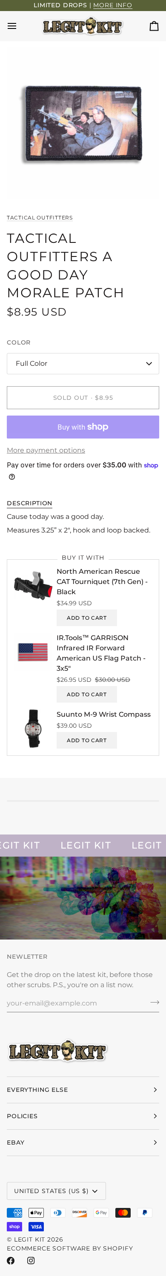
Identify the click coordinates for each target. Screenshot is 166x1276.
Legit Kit (30, 1239)
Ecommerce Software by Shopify (70, 1248)
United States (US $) (51, 1191)
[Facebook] (10, 1261)
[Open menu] (19, 26)
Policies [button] (22, 1116)
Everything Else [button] (37, 1090)
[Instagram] (31, 1261)
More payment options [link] (46, 450)
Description (29, 503)
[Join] (152, 1002)
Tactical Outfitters (40, 217)
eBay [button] (15, 1142)
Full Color (31, 363)
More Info (112, 5)
